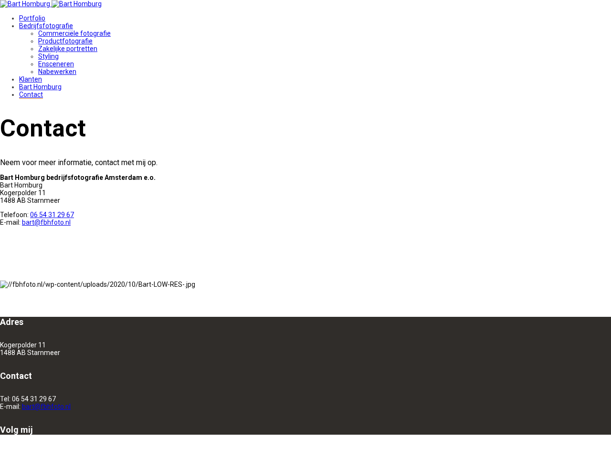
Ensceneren (56, 64)
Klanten (30, 79)
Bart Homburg (40, 87)
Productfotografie (65, 41)
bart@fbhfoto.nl (46, 222)
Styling (48, 56)
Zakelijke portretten (67, 48)
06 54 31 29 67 (52, 215)
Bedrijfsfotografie (46, 26)
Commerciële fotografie (74, 33)
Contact (31, 94)
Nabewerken (57, 71)
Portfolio (32, 18)
